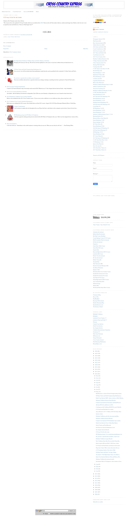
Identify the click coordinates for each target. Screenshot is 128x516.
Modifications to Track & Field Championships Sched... (109, 393)
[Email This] (43, 32)
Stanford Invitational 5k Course (100, 275)
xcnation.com (96, 78)
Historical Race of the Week (99, 118)
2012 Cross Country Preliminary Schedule (17, 91)
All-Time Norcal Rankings (99, 130)
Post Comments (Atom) (15, 52)
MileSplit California (98, 314)
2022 (96, 360)
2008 (96, 489)
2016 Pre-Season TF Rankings (100, 128)
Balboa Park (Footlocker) (99, 234)
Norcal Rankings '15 (98, 120)
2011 (96, 483)
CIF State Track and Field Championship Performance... (109, 396)
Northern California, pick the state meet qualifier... (107, 416)
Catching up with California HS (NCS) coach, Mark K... (109, 407)
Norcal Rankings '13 (98, 100)
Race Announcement (98, 43)
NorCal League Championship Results (16, 86)
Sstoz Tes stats (96, 146)
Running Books (97, 116)
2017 (96, 371)
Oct (97, 380)
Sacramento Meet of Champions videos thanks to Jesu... (109, 461)
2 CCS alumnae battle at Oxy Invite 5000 (105, 450)
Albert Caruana (99, 29)
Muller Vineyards (97, 260)
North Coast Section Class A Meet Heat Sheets (107, 423)
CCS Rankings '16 (97, 142)
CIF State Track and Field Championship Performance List (27, 69)
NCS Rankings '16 (97, 108)
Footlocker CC (96, 332)
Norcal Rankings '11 (98, 72)
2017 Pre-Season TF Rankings (100, 138)
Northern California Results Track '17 (101, 114)
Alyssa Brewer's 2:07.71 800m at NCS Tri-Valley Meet (108, 411)
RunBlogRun (96, 299)
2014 (96, 476)
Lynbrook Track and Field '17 (100, 320)
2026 (96, 351)
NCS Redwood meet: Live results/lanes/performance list (109, 434)
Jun (97, 389)
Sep (97, 382)
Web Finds (95, 41)
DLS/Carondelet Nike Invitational (101, 240)
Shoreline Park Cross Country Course (102, 271)
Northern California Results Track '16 (101, 84)
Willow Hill (96, 285)
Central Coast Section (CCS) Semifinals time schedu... (108, 420)
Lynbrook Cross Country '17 (99, 318)
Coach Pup (95, 106)
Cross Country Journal (98, 340)
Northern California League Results (104, 439)
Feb (97, 469)
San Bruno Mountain (98, 267)
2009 (96, 487)
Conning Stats (96, 67)
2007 (96, 492)
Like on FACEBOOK (28, 11)
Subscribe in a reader (98, 502)
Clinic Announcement (98, 63)
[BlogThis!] (45, 32)
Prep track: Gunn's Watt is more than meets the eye (107, 448)
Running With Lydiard (98, 301)
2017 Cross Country (98, 57)
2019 (96, 367)
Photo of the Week (97, 82)
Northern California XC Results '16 (101, 90)
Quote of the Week (97, 144)
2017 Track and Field (98, 53)
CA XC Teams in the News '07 (100, 68)
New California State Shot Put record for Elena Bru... (108, 441)
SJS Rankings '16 (97, 132)
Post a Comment (7, 46)
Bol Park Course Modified (99, 236)
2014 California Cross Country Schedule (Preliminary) (19, 101)
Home (37, 11)
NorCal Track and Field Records (103, 425)
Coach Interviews (17, 11)
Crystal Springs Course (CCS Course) (102, 238)
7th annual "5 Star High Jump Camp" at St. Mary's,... (108, 454)
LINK (41, 22)
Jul (97, 387)
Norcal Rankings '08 (98, 134)
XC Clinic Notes (97, 124)
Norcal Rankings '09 (98, 126)
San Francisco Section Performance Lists (105, 427)
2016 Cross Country (98, 51)
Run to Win (96, 297)
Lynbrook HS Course (98, 254)
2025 (96, 353)
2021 (96, 362)
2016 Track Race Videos (99, 148)
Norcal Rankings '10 (98, 98)
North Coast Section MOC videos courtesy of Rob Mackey (109, 398)
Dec (97, 376)
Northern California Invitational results (105, 459)
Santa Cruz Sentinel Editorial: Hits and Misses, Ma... (108, 457)
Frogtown (95, 244)
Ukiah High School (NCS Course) (101, 279)
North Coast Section (98, 326)
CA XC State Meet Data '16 (99, 140)
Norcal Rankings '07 (98, 94)
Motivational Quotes (12, 123)
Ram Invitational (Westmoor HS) (100, 265)
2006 (96, 494)
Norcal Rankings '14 (98, 110)
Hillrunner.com (96, 336)
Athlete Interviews (6, 11)
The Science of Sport (98, 306)
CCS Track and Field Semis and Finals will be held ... (108, 445)
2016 (96, 374)
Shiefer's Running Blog (98, 303)
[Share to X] (47, 32)
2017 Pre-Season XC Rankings (100, 96)
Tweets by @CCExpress (98, 155)
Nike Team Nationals (98, 334)
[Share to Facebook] (48, 32)
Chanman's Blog (97, 295)
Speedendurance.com (98, 305)
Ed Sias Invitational (97, 242)
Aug (97, 385)
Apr (97, 464)
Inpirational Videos (97, 74)
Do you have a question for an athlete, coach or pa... (108, 436)
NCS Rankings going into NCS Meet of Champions (26, 115)
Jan (97, 471)
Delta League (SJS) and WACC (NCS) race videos (107, 443)
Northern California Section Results (104, 418)
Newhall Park (96, 262)
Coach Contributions (98, 49)
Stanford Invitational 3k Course (100, 273)
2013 (96, 478)
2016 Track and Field (14, 36)
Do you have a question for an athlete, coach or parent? (27, 78)
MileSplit (95, 316)
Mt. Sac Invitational (97, 258)
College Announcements (99, 61)
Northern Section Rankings (99, 102)
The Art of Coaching (98, 88)
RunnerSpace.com (97, 344)
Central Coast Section (98, 324)
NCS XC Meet (96, 70)
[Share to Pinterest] (50, 32)
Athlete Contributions (98, 86)
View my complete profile (100, 32)
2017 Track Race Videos (99, 150)
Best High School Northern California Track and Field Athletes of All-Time (31, 61)
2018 (96, 369)
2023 (96, 358)
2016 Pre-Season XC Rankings (100, 104)
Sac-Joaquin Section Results (102, 429)
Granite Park (96, 250)
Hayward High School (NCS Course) (101, 252)
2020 (96, 364)
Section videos (99, 414)
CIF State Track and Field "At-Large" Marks (106, 452)
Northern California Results (99, 59)
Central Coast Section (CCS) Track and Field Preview (108, 402)
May (97, 391)
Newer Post (6, 48)
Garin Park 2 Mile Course (99, 246)
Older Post (85, 48)
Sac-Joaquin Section (98, 328)
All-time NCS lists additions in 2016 (104, 405)
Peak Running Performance (99, 342)
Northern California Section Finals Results (106, 400)
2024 (96, 355)
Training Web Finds (97, 65)
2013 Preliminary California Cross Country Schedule (19, 96)
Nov (97, 378)
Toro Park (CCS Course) (98, 277)
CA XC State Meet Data (98, 92)
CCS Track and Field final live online (104, 409)
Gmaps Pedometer (97, 338)
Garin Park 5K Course (98, 248)
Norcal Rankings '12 (98, 76)
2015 (96, 474)
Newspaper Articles (97, 39)
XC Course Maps (97, 136)
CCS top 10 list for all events (12, 17)
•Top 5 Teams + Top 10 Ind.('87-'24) (101, 225)
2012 (96, 480)
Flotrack (95, 322)
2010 (96, 485)
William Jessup (96, 283)
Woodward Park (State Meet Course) (101, 287)
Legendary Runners (97, 80)
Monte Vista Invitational (99, 256)
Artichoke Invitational (98, 232)
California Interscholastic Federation (101, 330)
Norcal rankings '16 (97, 122)
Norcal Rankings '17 (98, 112)
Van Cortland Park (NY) (98, 281)
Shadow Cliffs (96, 269)
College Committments (19, 106)
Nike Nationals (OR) (98, 263)
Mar (97, 466)
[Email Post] (32, 34)
